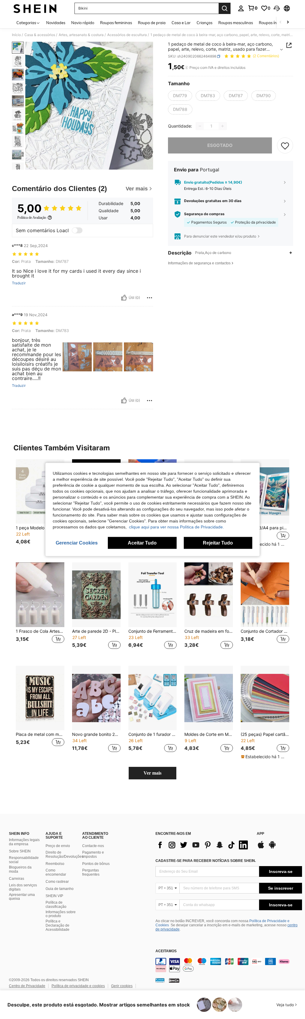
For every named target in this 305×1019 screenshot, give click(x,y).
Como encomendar (56, 872)
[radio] (180, 96)
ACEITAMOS (166, 951)
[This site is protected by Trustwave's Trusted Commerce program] (159, 980)
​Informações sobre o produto (61, 914)
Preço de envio (58, 846)
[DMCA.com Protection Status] (174, 980)
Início (16, 35)
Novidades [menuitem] (55, 22)
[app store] (261, 848)
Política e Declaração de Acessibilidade (57, 925)
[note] (264, 544)
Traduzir (19, 283)
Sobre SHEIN (20, 851)
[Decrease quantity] (200, 126)
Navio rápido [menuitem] (82, 22)
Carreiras (16, 879)
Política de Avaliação (31, 217)
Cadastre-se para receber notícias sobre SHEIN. (205, 861)
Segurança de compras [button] (204, 214)
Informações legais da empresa (24, 842)
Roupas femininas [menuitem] (116, 22)
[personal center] (241, 8)
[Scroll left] (280, 22)
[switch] (77, 230)
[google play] (272, 848)
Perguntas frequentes (90, 872)
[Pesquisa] (225, 8)
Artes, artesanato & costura (81, 35)
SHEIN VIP (54, 896)
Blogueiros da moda (20, 869)
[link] (253, 8)
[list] (203, 844)
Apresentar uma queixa (22, 897)
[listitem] (40, 506)
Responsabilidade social (24, 860)
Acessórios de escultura (127, 35)
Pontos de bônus (96, 864)
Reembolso (55, 864)
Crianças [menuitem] (204, 22)
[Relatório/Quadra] (149, 297)
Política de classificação (56, 904)
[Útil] (123, 297)
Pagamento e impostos (93, 854)
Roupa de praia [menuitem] (152, 22)
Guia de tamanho (60, 889)
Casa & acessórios (39, 35)
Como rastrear (57, 882)
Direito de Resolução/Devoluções (64, 854)
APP (260, 834)
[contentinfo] (228, 965)
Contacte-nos (93, 846)
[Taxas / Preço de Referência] (186, 68)
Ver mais (152, 773)
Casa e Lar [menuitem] (181, 22)
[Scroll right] (288, 22)
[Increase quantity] (222, 126)
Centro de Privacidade (27, 986)
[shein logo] (35, 8)
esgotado (220, 145)
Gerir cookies (122, 986)
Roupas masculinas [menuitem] (235, 22)
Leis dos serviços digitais (23, 887)
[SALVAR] (285, 145)
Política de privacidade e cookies (78, 986)
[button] (276, 8)
